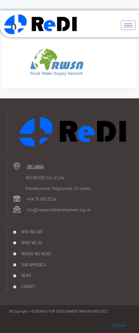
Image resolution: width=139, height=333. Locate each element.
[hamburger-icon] (128, 25)
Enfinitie (119, 325)
